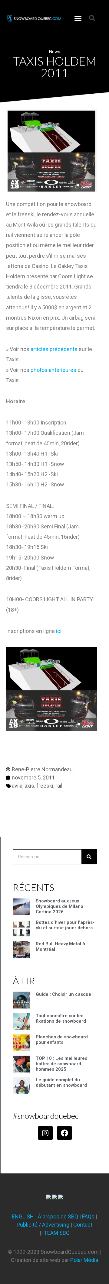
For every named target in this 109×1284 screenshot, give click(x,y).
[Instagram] (45, 1133)
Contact (82, 1224)
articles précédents (54, 349)
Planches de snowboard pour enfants (62, 1039)
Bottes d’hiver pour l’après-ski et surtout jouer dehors (65, 925)
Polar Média (84, 1260)
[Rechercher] (89, 857)
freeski (44, 785)
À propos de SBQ (58, 1216)
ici (58, 631)
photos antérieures (53, 370)
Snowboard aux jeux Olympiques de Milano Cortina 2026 (59, 906)
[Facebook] (64, 1133)
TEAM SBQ (57, 1233)
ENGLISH (23, 1216)
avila (17, 785)
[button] (78, 18)
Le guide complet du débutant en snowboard (61, 1082)
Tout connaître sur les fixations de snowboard (61, 1018)
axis (29, 785)
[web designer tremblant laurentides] (48, 1197)
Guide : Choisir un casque (63, 994)
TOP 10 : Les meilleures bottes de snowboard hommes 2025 (61, 1064)
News (54, 51)
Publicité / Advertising (43, 1224)
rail (58, 785)
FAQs (88, 1216)
